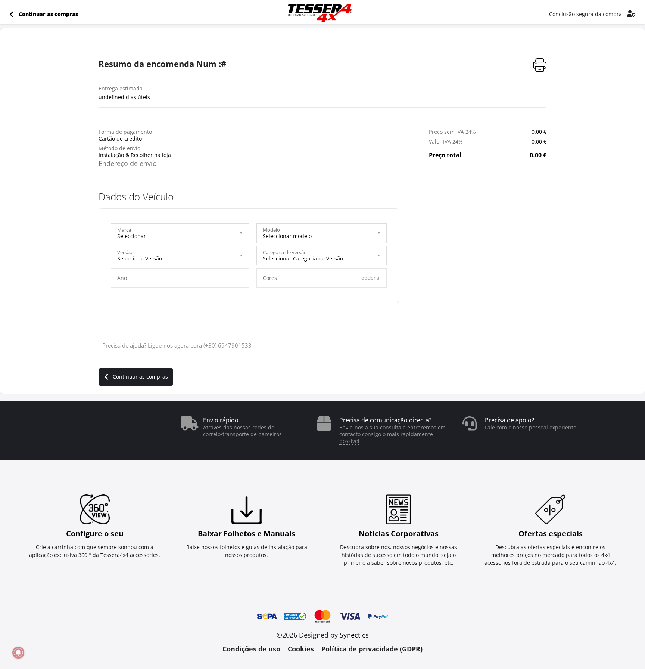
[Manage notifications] (18, 653)
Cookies (301, 648)
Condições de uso (251, 648)
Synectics (354, 635)
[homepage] (319, 15)
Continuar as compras (140, 376)
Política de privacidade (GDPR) (372, 648)
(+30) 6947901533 (227, 345)
